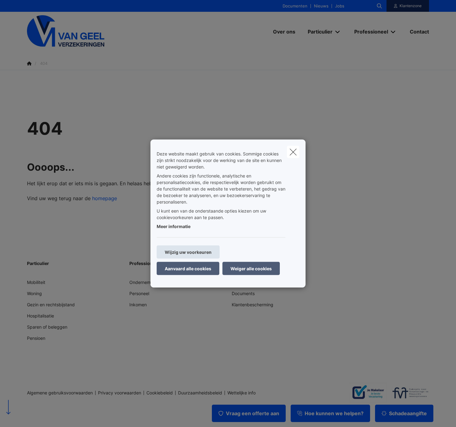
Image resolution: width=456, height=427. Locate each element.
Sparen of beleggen (47, 327)
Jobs (339, 6)
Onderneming (143, 282)
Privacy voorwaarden (119, 393)
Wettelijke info (241, 393)
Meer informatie (173, 226)
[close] (293, 152)
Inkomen (138, 304)
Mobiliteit (36, 282)
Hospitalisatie (40, 315)
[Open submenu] (338, 31)
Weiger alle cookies (251, 268)
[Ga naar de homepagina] (89, 31)
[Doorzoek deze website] (379, 6)
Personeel (139, 293)
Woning (34, 293)
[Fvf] (408, 393)
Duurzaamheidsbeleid (200, 393)
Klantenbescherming (252, 304)
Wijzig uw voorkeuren (188, 252)
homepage (104, 198)
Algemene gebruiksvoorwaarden (60, 393)
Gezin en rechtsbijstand (51, 304)
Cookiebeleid (159, 393)
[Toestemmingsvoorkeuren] (24, 415)
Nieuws (321, 6)
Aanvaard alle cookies (188, 268)
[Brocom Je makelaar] (366, 392)
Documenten (295, 6)
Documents (243, 293)
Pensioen (36, 338)
